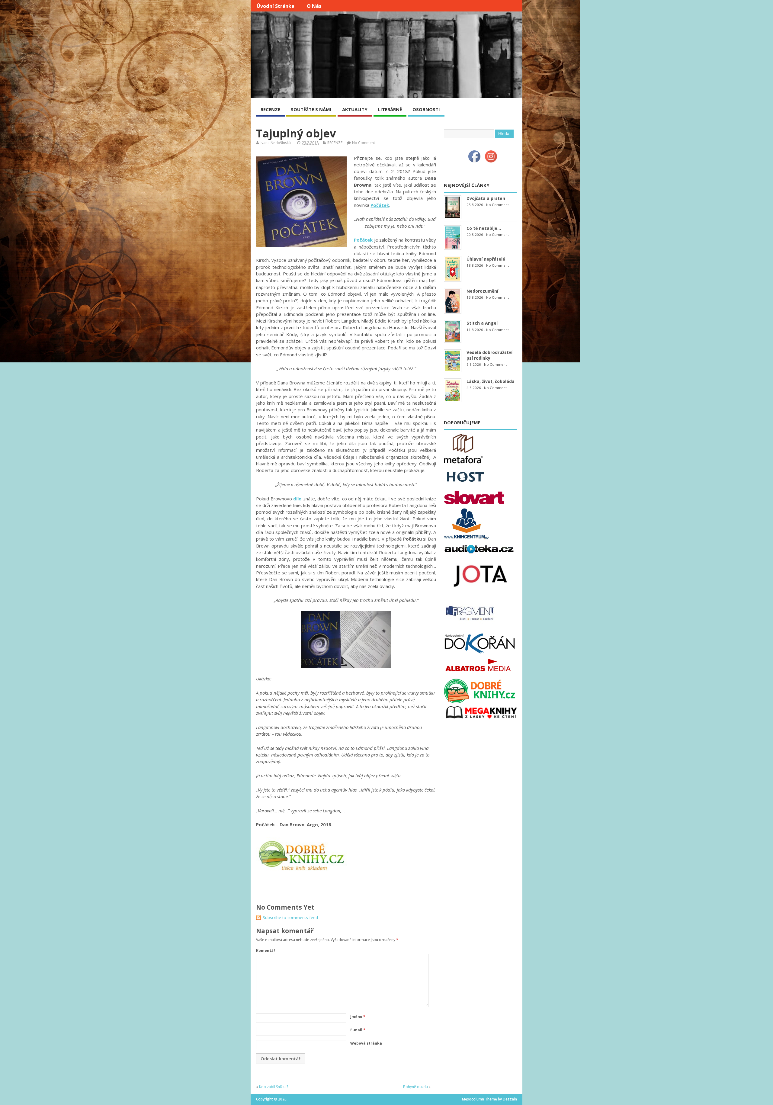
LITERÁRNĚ (390, 109)
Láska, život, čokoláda (491, 381)
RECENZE (270, 109)
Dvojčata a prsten (486, 198)
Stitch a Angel (482, 323)
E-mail (357, 1030)
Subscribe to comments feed (290, 917)
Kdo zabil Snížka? (273, 1086)
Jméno (357, 1016)
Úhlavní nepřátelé (486, 259)
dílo (297, 499)
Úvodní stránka (275, 6)
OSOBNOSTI (426, 109)
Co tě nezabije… (484, 228)
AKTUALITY (354, 109)
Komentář (265, 950)
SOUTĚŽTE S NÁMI (311, 109)
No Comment (363, 142)
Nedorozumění (482, 291)
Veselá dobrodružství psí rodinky (489, 355)
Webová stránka (366, 1043)
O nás (314, 6)
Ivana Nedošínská (276, 142)
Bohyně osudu (415, 1086)
